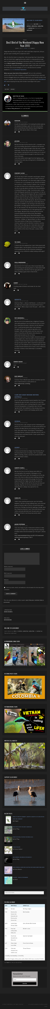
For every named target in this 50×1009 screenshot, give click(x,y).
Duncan (17, 120)
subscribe (40, 26)
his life (18, 69)
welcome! (29, 30)
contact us (39, 631)
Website (6, 580)
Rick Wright (19, 376)
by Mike (25, 48)
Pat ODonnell (19, 318)
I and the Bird (26, 108)
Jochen (17, 141)
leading (20, 98)
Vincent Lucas (20, 173)
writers (20, 631)
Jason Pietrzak (20, 524)
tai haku (18, 242)
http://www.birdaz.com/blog (22, 383)
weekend (12, 89)
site (15, 631)
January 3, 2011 (18, 48)
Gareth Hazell (20, 468)
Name (8, 566)
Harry (16, 283)
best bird (7, 89)
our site (36, 24)
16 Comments (32, 48)
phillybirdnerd (20, 262)
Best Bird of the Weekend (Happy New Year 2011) (25, 44)
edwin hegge (18, 361)
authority (24, 98)
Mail (8, 573)
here (8, 962)
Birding (25, 40)
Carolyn (18, 498)
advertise (34, 26)
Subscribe (25, 983)
